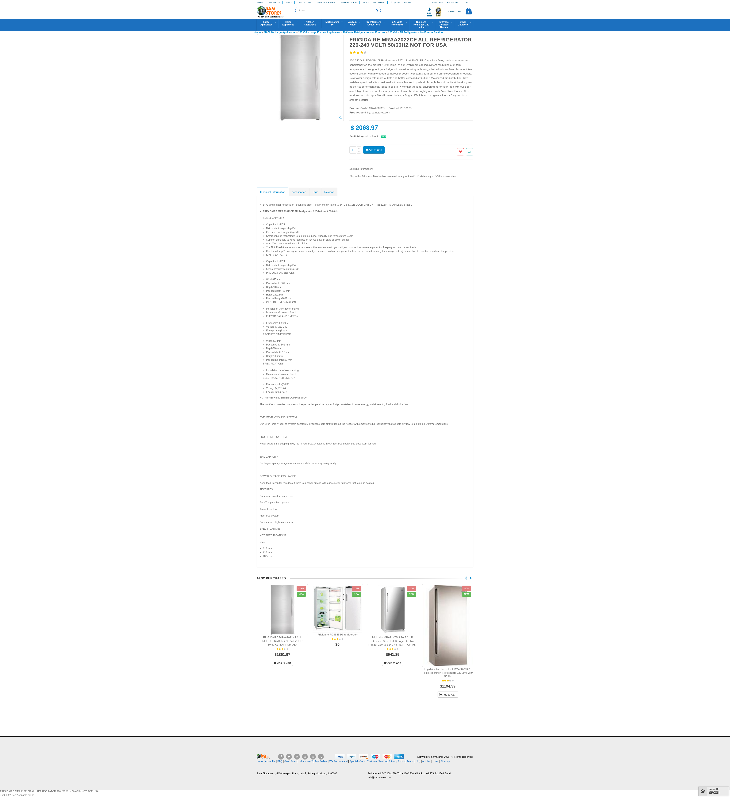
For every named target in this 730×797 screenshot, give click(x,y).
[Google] (305, 757)
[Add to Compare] (469, 151)
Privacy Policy (397, 761)
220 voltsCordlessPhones (444, 25)
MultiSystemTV (332, 23)
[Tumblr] (321, 757)
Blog (289, 2)
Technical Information (272, 191)
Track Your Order (374, 2)
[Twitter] (289, 757)
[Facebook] (281, 757)
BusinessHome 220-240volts (421, 25)
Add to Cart (375, 149)
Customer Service (377, 761)
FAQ (279, 761)
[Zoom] (340, 118)
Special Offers (326, 2)
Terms (410, 761)
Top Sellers (321, 761)
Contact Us (304, 2)
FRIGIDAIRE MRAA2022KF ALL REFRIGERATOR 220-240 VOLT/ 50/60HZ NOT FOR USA (282, 641)
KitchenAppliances (310, 23)
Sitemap (445, 761)
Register (452, 2)
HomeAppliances (288, 23)
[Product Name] (282, 610)
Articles (426, 761)
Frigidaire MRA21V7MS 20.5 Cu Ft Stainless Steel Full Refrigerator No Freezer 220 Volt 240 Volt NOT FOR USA (392, 641)
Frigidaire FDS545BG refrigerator (337, 634)
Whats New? (306, 761)
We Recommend (338, 761)
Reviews (329, 191)
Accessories (299, 191)
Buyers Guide (349, 2)
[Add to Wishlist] (460, 151)
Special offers (357, 761)
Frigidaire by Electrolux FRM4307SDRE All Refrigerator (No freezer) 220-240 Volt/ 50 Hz (448, 673)
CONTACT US (454, 11)
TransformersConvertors (373, 23)
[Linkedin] (297, 757)
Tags (315, 191)
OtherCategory (463, 23)
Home (260, 2)
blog (418, 761)
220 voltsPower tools (397, 23)
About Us (274, 2)
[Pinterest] (313, 757)
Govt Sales (290, 761)
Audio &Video (352, 23)
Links (436, 761)
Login (467, 2)
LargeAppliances (266, 23)
